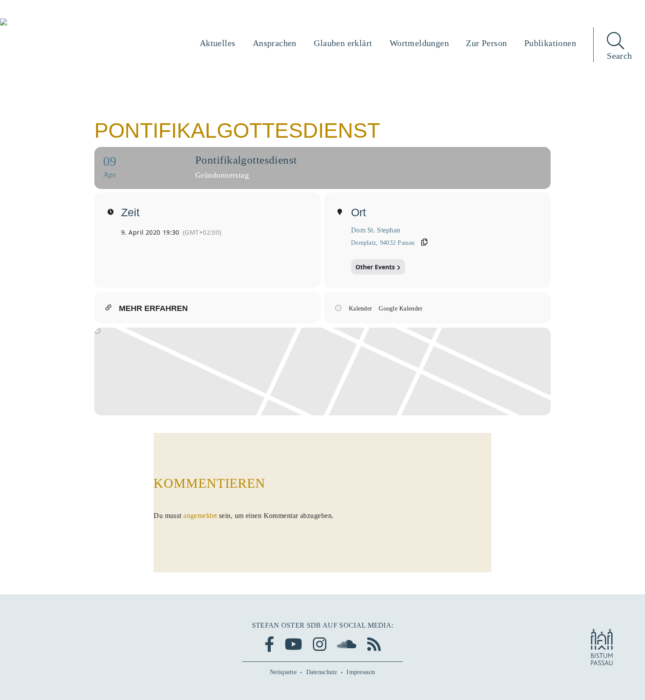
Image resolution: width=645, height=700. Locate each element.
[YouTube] (293, 644)
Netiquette (283, 672)
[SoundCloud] (346, 644)
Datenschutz (321, 672)
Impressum (361, 672)
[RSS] (374, 644)
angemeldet (200, 515)
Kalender (360, 308)
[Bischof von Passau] (56, 23)
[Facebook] (269, 644)
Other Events (375, 267)
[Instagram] (319, 644)
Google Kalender (401, 308)
